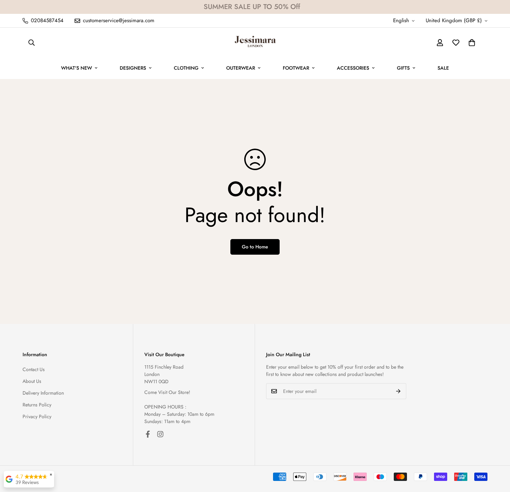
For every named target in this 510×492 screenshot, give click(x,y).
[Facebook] (147, 434)
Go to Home (255, 246)
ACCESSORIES (353, 67)
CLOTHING (186, 67)
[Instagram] (160, 434)
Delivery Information (43, 392)
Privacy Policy (37, 416)
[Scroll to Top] (496, 454)
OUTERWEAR (240, 67)
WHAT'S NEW (76, 67)
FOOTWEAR (296, 67)
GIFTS (403, 67)
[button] (472, 43)
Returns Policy (37, 404)
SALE (443, 67)
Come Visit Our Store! (167, 392)
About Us (32, 381)
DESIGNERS (133, 67)
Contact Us (34, 369)
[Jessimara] (255, 43)
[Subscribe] (398, 391)
